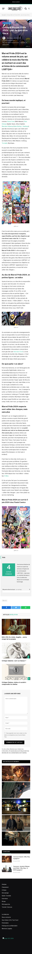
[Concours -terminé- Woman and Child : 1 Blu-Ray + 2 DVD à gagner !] (7, 868)
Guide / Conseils (6, 895)
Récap (4, 901)
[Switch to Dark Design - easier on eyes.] (29, 8)
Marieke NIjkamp (7, 126)
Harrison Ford (18, 351)
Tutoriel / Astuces (7, 907)
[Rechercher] (25, 9)
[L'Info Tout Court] (15, 8)
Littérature (6, 23)
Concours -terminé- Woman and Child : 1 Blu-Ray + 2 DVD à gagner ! (21, 868)
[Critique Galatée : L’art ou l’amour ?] (16, 650)
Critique (4, 890)
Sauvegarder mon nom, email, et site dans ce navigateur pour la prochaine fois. (15, 735)
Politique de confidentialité (9, 925)
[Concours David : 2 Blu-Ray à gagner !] (7, 859)
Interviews (5, 898)
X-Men (6, 476)
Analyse (4, 884)
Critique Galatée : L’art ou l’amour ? (14, 661)
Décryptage (5, 893)
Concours (6, 851)
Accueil (4, 15)
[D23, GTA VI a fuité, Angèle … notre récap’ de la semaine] (16, 627)
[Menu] (3, 9)
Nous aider (16, 1)
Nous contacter (6, 917)
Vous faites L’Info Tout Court (10, 920)
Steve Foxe (10, 121)
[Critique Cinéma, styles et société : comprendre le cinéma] (16, 672)
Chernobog (9, 38)
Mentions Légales (7, 928)
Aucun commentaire (9, 40)
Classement (5, 887)
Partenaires (5, 923)
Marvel (5, 600)
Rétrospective (6, 904)
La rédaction (5, 914)
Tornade (4, 143)
